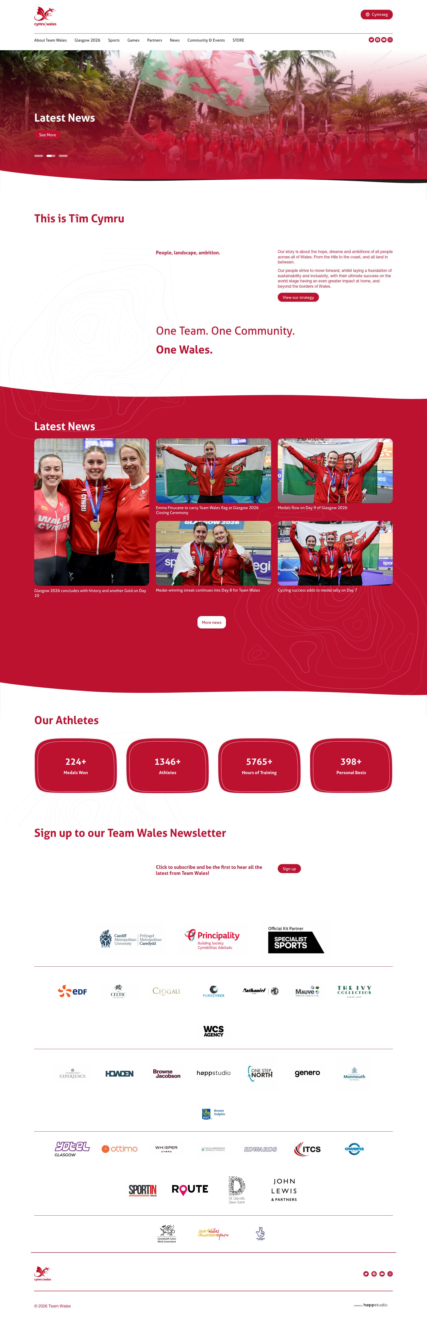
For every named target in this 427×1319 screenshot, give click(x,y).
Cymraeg (380, 14)
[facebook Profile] (377, 39)
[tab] (38, 155)
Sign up (289, 868)
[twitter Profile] (371, 39)
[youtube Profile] (384, 39)
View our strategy (298, 297)
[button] (50, 40)
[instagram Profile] (390, 39)
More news (212, 622)
